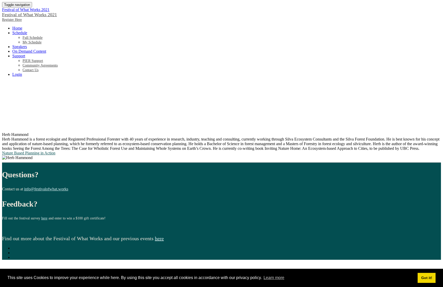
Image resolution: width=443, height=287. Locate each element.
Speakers (19, 46)
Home (17, 28)
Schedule (19, 33)
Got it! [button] (426, 278)
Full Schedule (33, 38)
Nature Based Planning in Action (28, 153)
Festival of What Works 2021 (25, 9)
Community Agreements (40, 65)
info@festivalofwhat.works (46, 189)
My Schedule (32, 42)
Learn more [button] (274, 277)
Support (18, 56)
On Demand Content (29, 51)
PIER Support (33, 61)
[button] (12, 20)
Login (17, 74)
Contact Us (30, 70)
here (44, 218)
